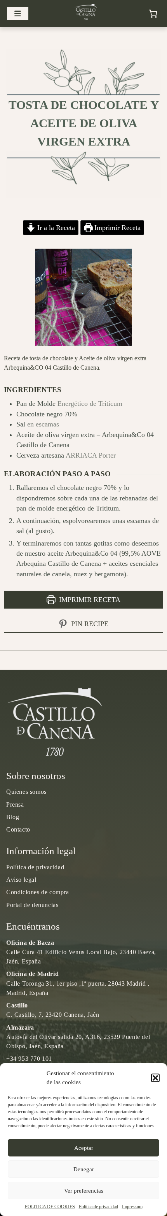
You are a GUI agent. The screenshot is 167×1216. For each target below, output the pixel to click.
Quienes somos (26, 791)
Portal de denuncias (32, 905)
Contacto (18, 829)
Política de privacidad (98, 1206)
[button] (155, 1078)
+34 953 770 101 (29, 1058)
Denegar (83, 1169)
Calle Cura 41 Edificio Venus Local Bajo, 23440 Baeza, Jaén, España (81, 952)
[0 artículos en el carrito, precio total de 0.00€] (153, 13)
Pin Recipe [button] (88, 624)
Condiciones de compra (37, 892)
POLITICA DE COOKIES (50, 1206)
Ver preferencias (83, 1191)
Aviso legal (21, 879)
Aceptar (83, 1148)
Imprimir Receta (116, 228)
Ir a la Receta (55, 228)
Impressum (132, 1206)
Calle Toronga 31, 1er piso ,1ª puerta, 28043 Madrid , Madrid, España (78, 983)
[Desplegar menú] (17, 13)
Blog (12, 817)
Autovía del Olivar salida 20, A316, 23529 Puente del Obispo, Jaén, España (78, 1036)
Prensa (15, 804)
